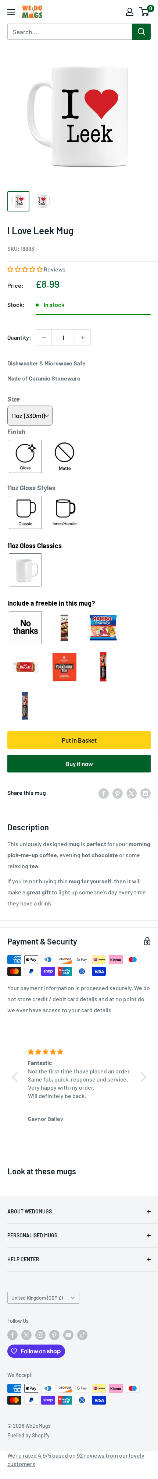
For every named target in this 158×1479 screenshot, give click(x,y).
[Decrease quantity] (43, 337)
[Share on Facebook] (103, 793)
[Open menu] (11, 12)
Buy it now (79, 763)
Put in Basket (79, 740)
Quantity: (19, 337)
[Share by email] (145, 793)
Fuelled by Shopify (28, 1435)
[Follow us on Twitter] (26, 1335)
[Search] (141, 32)
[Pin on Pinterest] (117, 793)
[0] (144, 11)
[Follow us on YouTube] (68, 1335)
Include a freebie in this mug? (51, 603)
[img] (80, 1052)
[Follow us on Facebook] (12, 1335)
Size (13, 399)
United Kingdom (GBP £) (37, 1297)
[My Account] (129, 12)
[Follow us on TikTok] (82, 1335)
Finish (16, 432)
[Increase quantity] (82, 337)
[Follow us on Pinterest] (54, 1335)
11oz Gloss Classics (34, 546)
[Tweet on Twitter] (131, 793)
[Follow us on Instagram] (40, 1335)
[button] (25, 269)
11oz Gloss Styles (31, 488)
